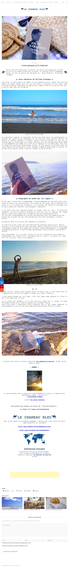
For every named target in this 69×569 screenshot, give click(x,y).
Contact (56, 2)
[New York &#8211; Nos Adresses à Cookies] (56, 503)
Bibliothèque (44, 2)
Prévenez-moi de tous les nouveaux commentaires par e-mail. (17, 542)
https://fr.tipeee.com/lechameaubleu (36, 409)
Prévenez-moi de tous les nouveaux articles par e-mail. (15, 545)
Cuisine (37, 2)
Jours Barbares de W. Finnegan (34, 66)
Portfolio (8, 2)
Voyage (24, 2)
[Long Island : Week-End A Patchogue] (12, 503)
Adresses (30, 2)
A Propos (50, 2)
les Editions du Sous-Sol (42, 455)
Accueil (3, 2)
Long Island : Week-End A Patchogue (10, 509)
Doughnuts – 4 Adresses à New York (32, 509)
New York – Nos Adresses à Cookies (54, 509)
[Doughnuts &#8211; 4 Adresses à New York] (34, 503)
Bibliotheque (34, 63)
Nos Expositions (17, 2)
